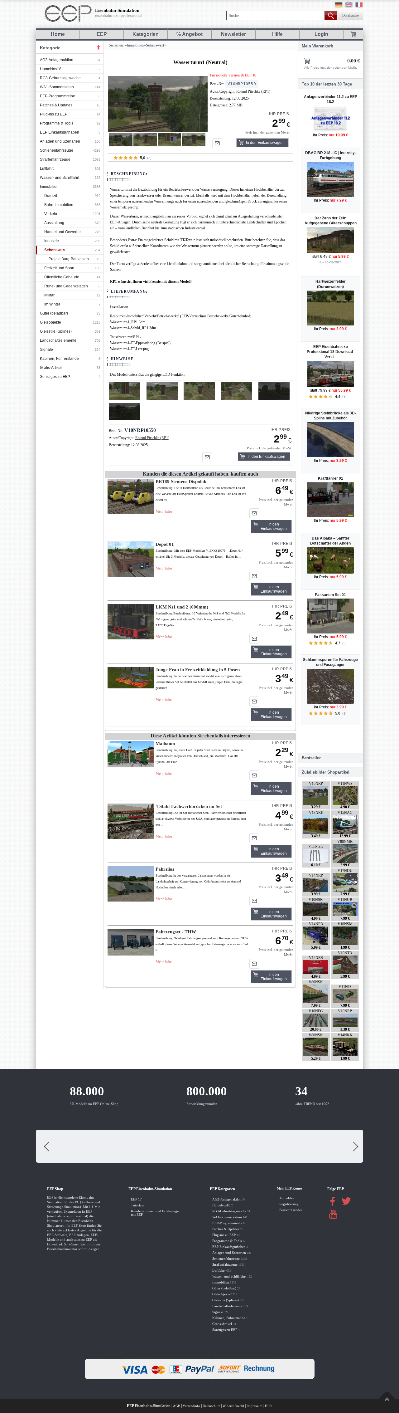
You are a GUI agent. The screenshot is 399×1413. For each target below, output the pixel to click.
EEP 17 (136, 1199)
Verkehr (50, 214)
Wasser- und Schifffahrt (59, 177)
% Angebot (189, 34)
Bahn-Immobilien (58, 205)
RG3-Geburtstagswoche (60, 78)
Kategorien (145, 34)
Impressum (254, 1406)
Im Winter (52, 304)
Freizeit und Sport (59, 268)
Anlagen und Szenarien (60, 141)
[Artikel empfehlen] (217, 143)
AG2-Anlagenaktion (56, 60)
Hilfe (277, 34)
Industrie (51, 241)
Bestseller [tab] (311, 757)
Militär (49, 295)
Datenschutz (211, 1406)
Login (321, 34)
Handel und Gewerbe (62, 232)
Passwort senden (291, 1210)
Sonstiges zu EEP (55, 376)
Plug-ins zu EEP (53, 114)
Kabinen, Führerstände (59, 358)
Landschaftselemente (58, 340)
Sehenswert (54, 250)
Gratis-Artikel (51, 367)
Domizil (50, 195)
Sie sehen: (116, 45)
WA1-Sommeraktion (57, 87)
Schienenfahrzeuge (56, 150)
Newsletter (233, 34)
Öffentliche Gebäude (61, 277)
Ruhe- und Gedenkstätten (66, 286)
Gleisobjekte (50, 322)
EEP (102, 34)
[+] (157, 104)
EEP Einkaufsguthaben (59, 132)
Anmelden (286, 1198)
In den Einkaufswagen (265, 142)
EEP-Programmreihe (57, 96)
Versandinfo (191, 1406)
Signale (46, 349)
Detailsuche (350, 15)
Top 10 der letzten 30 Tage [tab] (327, 84)
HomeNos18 (50, 69)
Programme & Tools (56, 123)
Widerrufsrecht (233, 1406)
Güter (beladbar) (54, 313)
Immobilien (49, 186)
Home (58, 34)
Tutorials (137, 1205)
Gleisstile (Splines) (56, 331)
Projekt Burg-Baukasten (69, 259)
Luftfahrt (47, 168)
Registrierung (289, 1204)
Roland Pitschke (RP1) (253, 91)
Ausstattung (54, 223)
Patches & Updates (56, 105)
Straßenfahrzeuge (55, 159)
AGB (176, 1406)
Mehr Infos (164, 511)
